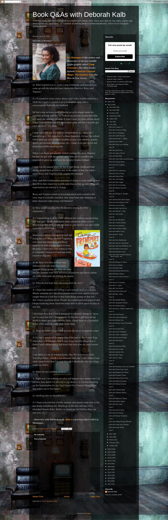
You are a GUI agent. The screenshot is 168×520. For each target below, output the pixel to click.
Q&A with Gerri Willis (116, 141)
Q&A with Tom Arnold (116, 288)
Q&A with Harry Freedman (117, 332)
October (112, 113)
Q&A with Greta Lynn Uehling (118, 144)
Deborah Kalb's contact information (118, 77)
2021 (109, 458)
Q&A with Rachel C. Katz (117, 211)
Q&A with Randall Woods (117, 300)
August (112, 119)
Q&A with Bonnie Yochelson (118, 416)
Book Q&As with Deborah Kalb (79, 14)
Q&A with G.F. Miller (115, 358)
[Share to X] (66, 429)
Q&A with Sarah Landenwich (118, 335)
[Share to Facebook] (69, 429)
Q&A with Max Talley (116, 294)
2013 (109, 481)
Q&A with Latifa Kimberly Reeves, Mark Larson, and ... (120, 255)
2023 (109, 452)
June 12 (111, 326)
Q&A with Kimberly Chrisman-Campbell (122, 366)
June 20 (111, 217)
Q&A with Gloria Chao (116, 176)
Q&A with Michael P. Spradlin (118, 194)
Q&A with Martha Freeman (117, 188)
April (111, 437)
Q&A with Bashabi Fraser (117, 252)
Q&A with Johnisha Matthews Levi (120, 246)
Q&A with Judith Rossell (117, 136)
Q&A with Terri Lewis (116, 404)
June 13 (111, 311)
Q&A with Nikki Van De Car (118, 208)
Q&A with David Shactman (117, 291)
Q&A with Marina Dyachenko (118, 249)
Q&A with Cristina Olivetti (117, 223)
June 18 (111, 259)
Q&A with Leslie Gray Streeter (119, 424)
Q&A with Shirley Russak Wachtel (120, 421)
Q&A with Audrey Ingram (117, 401)
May (111, 434)
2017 (109, 469)
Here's (69, 419)
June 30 (111, 147)
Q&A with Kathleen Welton (117, 393)
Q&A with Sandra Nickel (117, 162)
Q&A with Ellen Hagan (116, 182)
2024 (109, 449)
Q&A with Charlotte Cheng (117, 130)
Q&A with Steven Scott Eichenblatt (120, 323)
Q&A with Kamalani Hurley (117, 228)
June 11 (111, 343)
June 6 (111, 387)
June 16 (111, 297)
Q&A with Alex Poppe (116, 355)
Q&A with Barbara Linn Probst (119, 372)
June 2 (111, 430)
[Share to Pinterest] (71, 429)
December (113, 107)
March (111, 440)
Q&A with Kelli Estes (116, 150)
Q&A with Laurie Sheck (116, 427)
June (111, 124)
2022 (109, 455)
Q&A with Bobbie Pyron (116, 231)
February (112, 442)
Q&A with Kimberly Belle (117, 390)
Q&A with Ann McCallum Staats (119, 199)
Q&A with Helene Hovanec (117, 384)
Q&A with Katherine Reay (117, 346)
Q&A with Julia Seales (116, 179)
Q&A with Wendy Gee (116, 320)
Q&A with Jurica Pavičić (117, 153)
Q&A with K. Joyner (115, 285)
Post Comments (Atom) (49, 501)
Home (66, 496)
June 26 (111, 191)
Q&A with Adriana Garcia (117, 306)
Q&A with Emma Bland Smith (118, 202)
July (111, 122)
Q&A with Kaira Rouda (116, 314)
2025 (109, 105)
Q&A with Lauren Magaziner (118, 317)
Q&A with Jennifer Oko (116, 352)
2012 (109, 484)
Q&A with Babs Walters (116, 274)
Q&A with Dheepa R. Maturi (118, 262)
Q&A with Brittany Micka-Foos (119, 271)
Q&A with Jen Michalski (117, 220)
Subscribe (120, 56)
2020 (109, 461)
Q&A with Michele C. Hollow (118, 139)
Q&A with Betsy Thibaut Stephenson (121, 308)
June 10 (111, 361)
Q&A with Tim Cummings (117, 185)
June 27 (111, 168)
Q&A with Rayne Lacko (116, 410)
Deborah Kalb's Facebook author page (119, 82)
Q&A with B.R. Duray (116, 234)
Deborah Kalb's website (114, 79)
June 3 (111, 419)
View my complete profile (113, 495)
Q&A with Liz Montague (116, 133)
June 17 (111, 280)
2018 (109, 467)
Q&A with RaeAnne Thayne (118, 398)
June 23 (111, 197)
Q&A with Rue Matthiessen (118, 240)
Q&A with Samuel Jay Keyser (118, 243)
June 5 (111, 395)
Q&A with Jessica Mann (117, 205)
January (112, 445)
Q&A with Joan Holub (116, 214)
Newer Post (38, 496)
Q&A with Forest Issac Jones (118, 369)
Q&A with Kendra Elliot (116, 329)
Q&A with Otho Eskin (116, 340)
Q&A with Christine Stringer (118, 337)
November (113, 110)
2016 (109, 472)
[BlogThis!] (64, 429)
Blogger (87, 513)
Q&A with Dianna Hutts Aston (118, 378)
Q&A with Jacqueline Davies (118, 303)
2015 (109, 475)
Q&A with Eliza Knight (116, 349)
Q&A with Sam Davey (116, 413)
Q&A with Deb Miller (115, 156)
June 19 (111, 237)
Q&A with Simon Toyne (116, 173)
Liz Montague (74, 57)
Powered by (114, 63)
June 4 (111, 407)
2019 (109, 464)
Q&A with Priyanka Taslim (117, 375)
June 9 (111, 363)
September (113, 116)
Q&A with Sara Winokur (116, 226)
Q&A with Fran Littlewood (117, 170)
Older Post (95, 496)
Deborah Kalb (112, 492)
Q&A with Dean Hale (115, 268)
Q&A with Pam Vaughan (117, 165)
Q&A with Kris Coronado (117, 282)
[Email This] (62, 429)
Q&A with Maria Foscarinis (117, 381)
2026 (109, 102)
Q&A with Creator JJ (115, 127)
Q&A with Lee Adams (116, 265)
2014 (109, 478)
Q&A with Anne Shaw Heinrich (119, 277)
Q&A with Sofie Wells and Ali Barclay (121, 159)
